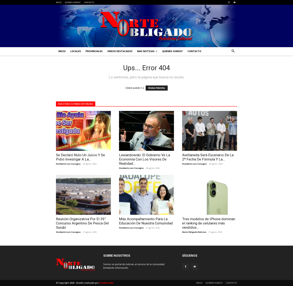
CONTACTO (89, 2)
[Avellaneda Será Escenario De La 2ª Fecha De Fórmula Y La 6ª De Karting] (209, 131)
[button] (233, 51)
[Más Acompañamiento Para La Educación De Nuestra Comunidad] (146, 195)
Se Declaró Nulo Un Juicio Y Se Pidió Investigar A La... (80, 157)
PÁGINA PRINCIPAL (156, 88)
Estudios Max (106, 282)
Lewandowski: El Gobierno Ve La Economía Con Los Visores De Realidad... (144, 159)
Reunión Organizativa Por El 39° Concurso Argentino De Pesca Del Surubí (82, 223)
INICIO (59, 2)
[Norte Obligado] (146, 26)
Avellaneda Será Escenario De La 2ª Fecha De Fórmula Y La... (208, 157)
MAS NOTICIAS (145, 51)
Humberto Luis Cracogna (68, 164)
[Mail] (234, 2)
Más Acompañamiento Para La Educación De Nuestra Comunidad (146, 221)
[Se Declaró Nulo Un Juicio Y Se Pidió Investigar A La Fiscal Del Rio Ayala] (83, 131)
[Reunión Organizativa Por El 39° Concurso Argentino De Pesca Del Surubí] (83, 195)
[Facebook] (228, 2)
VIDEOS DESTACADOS (119, 51)
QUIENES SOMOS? (73, 2)
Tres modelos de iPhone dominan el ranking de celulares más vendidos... (208, 223)
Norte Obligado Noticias (194, 232)
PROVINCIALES (94, 51)
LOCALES (75, 51)
